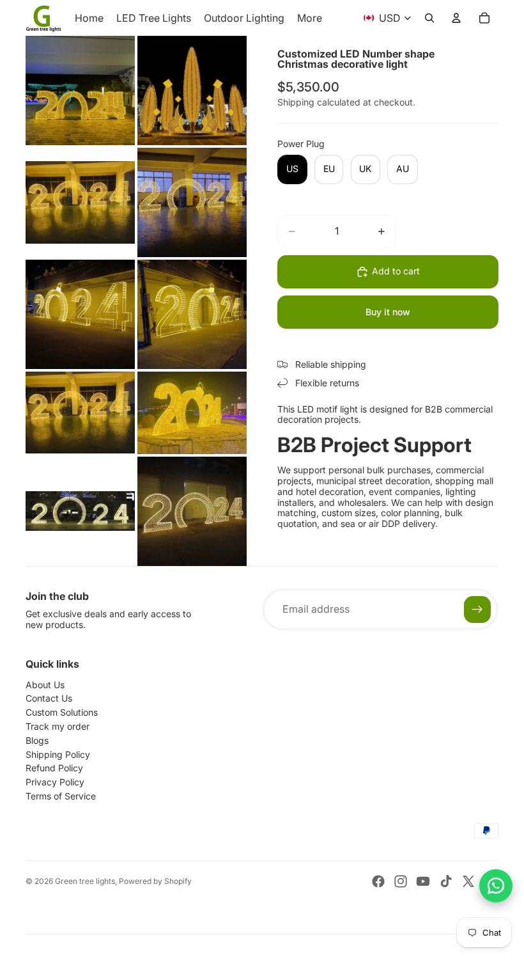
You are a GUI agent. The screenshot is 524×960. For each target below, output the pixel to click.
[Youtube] (423, 881)
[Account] (456, 18)
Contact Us (49, 698)
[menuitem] (309, 18)
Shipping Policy (58, 754)
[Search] (429, 18)
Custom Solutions (62, 712)
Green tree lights (85, 881)
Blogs (37, 740)
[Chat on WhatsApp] (495, 885)
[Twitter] (468, 881)
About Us (45, 684)
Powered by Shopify (155, 881)
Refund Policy (54, 767)
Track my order (57, 726)
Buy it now (388, 311)
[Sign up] (477, 609)
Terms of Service (61, 796)
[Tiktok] (446, 881)
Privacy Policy (55, 781)
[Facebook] (378, 881)
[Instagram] (400, 881)
